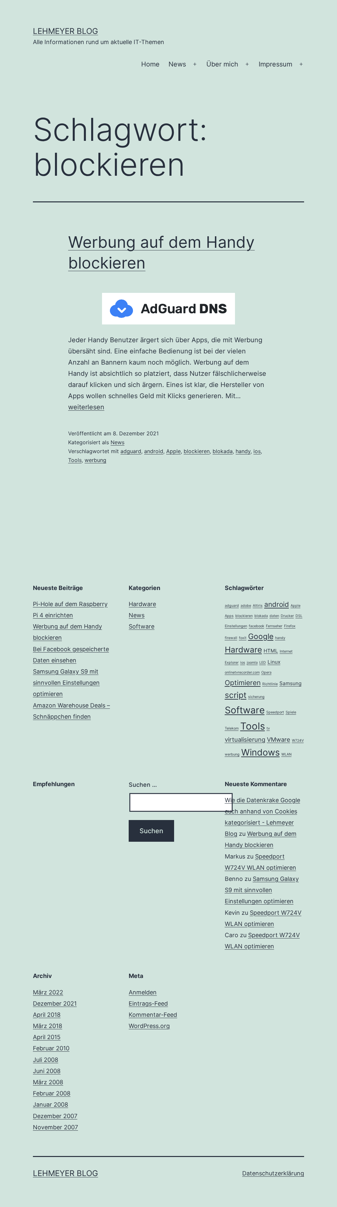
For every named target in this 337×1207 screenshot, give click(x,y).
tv (268, 728)
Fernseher (274, 626)
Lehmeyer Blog (65, 31)
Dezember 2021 (55, 1003)
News (177, 64)
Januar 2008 (50, 1104)
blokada (223, 451)
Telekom (232, 728)
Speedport (275, 712)
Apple (173, 451)
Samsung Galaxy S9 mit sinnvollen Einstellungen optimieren (66, 682)
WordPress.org (149, 1025)
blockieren (197, 451)
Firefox (290, 626)
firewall (231, 638)
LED (262, 662)
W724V (298, 740)
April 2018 (47, 1014)
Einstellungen (236, 626)
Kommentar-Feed (153, 1014)
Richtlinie (270, 684)
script (235, 695)
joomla (252, 662)
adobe (246, 606)
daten (274, 616)
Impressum (275, 64)
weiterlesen (86, 407)
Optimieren (243, 683)
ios (257, 451)
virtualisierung (245, 739)
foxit (242, 638)
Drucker (287, 616)
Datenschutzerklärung (273, 1173)
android (153, 451)
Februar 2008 (51, 1093)
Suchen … (143, 784)
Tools (75, 460)
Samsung (290, 683)
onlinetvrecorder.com (242, 672)
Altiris (258, 606)
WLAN (286, 754)
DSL (299, 616)
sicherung (256, 697)
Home (150, 64)
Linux (274, 662)
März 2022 (48, 992)
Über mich (222, 64)
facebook (256, 626)
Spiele (291, 712)
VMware (278, 739)
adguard (130, 451)
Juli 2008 (45, 1059)
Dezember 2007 (55, 1116)
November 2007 (55, 1127)
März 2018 (47, 1025)
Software (141, 626)
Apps (229, 616)
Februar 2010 (51, 1048)
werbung (95, 460)
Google (260, 636)
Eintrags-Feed (148, 1003)
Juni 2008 (47, 1070)
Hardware (142, 604)
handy (243, 451)
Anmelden (143, 992)
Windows (260, 752)
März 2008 (48, 1082)
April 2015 (47, 1037)
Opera (266, 672)
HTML (271, 651)
